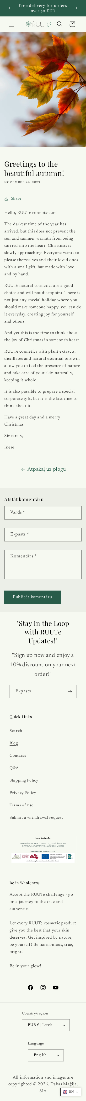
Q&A (14, 768)
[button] (11, 24)
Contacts (18, 756)
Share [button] (16, 199)
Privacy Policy (23, 793)
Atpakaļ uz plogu (46, 469)
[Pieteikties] (70, 691)
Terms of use (21, 805)
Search (16, 731)
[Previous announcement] (9, 8)
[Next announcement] (76, 8)
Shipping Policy (24, 780)
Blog (14, 743)
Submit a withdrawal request (36, 818)
